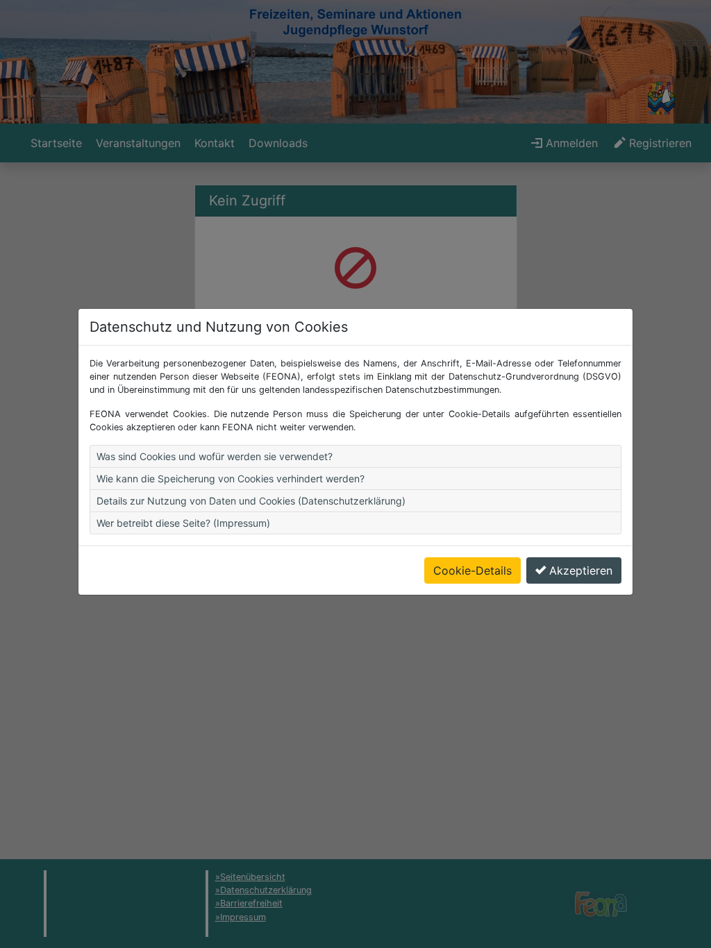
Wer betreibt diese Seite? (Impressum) (183, 523)
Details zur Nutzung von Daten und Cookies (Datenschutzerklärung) (251, 501)
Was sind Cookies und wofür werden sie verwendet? (215, 456)
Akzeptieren (580, 570)
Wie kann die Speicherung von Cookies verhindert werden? (231, 478)
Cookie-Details (472, 570)
